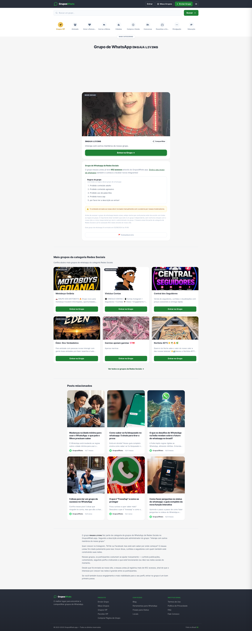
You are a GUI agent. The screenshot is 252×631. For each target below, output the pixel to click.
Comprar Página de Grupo (109, 618)
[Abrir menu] (196, 4)
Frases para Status (141, 610)
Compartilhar (160, 141)
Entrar (150, 4)
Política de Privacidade (177, 606)
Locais (135, 614)
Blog (134, 602)
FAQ (169, 610)
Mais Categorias (126, 37)
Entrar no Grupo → (126, 152)
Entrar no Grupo (77, 309)
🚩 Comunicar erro (126, 235)
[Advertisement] (126, 70)
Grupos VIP (102, 610)
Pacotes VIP (103, 614)
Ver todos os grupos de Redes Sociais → (126, 369)
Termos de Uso (174, 602)
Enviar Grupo (103, 602)
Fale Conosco (173, 614)
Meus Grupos (103, 606)
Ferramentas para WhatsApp (145, 606)
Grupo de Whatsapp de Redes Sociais (102, 165)
